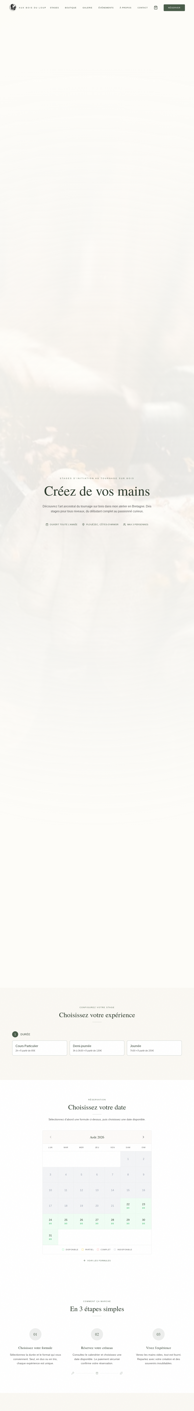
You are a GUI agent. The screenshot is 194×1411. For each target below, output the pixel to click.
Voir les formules (99, 1261)
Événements (106, 8)
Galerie (87, 8)
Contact (143, 8)
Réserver (174, 8)
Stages (54, 8)
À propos (125, 8)
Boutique (71, 8)
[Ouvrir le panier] (155, 7)
